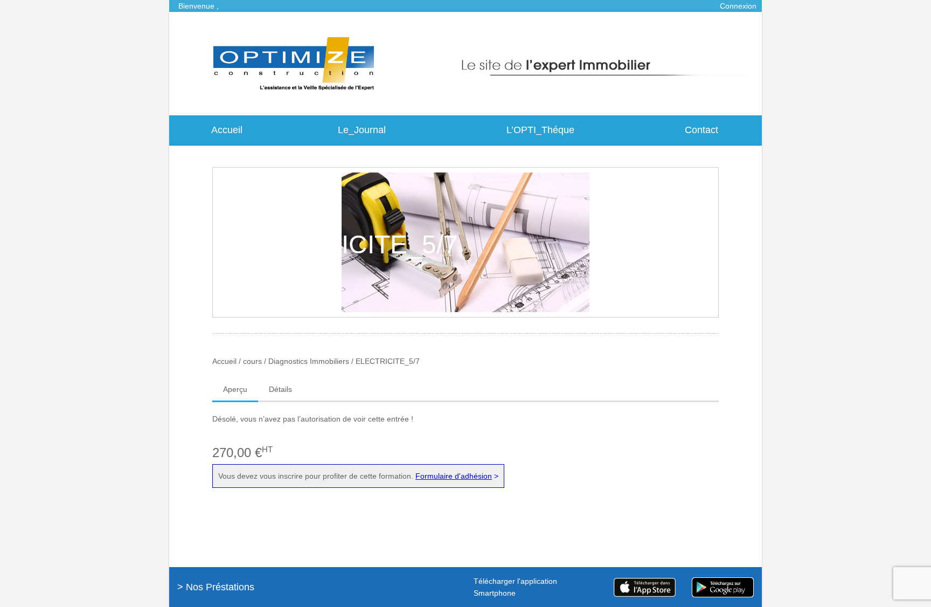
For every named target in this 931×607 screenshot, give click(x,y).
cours (252, 361)
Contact (701, 130)
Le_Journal (362, 130)
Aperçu (235, 389)
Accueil (226, 130)
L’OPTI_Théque (540, 130)
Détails (280, 389)
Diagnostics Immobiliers (308, 361)
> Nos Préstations (215, 587)
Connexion (738, 6)
